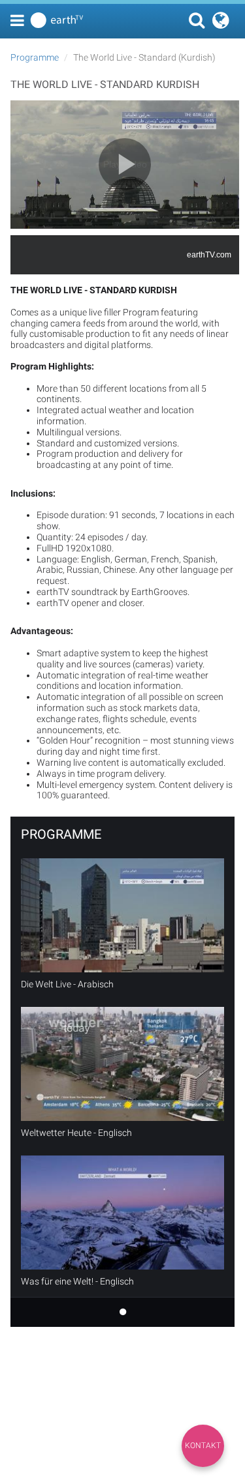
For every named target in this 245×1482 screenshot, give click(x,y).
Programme (34, 57)
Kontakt (203, 1445)
